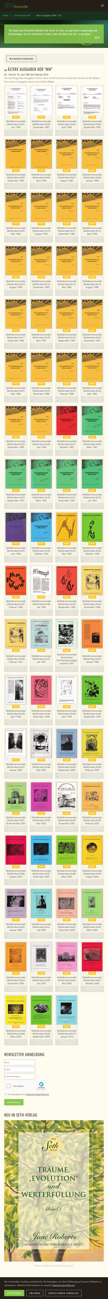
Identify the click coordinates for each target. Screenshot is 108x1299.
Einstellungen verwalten (63, 1293)
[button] (102, 5)
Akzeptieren (14, 1293)
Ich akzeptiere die (28, 1094)
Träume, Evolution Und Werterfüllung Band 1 (54, 1265)
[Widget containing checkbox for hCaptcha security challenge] (25, 1086)
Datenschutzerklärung (37, 1094)
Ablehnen (34, 1293)
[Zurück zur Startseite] (16, 5)
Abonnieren (14, 1102)
